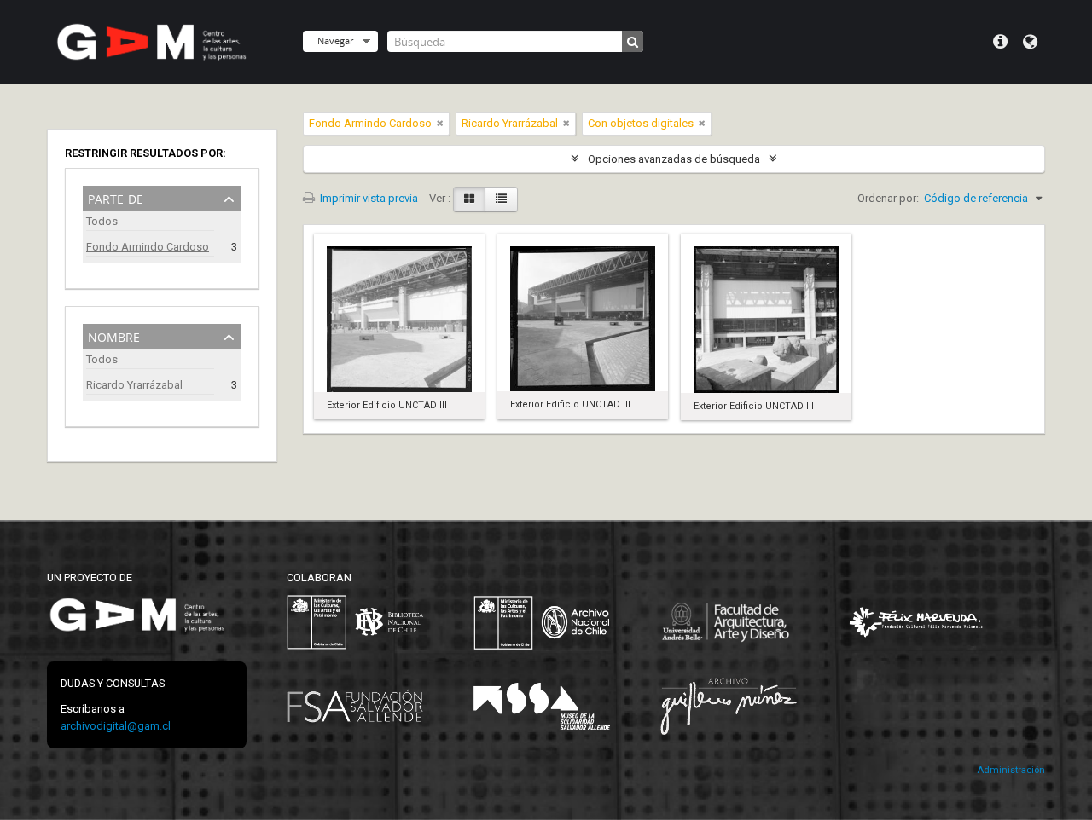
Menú (1000, 41)
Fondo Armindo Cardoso (147, 246)
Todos (102, 221)
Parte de (115, 197)
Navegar (335, 40)
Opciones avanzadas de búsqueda (674, 159)
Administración (1011, 770)
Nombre (114, 335)
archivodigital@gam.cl (116, 725)
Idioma (1030, 41)
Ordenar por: (888, 198)
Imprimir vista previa (367, 198)
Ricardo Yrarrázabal (134, 384)
